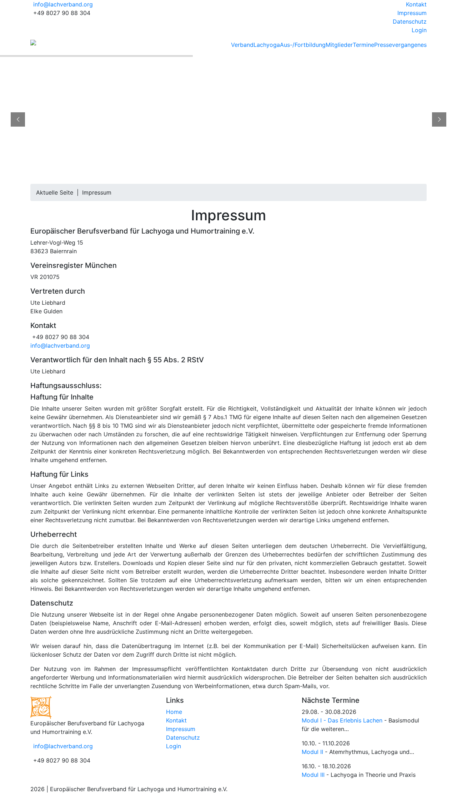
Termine (363, 44)
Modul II (312, 751)
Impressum (412, 12)
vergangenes (409, 44)
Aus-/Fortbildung (303, 44)
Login (419, 30)
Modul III (313, 774)
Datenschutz (410, 21)
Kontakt (416, 4)
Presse (383, 44)
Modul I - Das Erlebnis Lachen (342, 720)
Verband (242, 44)
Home (174, 711)
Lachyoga (266, 44)
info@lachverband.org (63, 4)
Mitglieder (339, 44)
